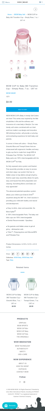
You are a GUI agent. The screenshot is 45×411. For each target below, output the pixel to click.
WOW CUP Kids (22, 334)
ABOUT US (22, 363)
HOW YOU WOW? (22, 366)
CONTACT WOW (22, 372)
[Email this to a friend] (32, 253)
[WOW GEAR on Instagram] (25, 382)
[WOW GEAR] (22, 2)
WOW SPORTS (22, 325)
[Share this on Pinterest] (22, 253)
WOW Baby (17, 257)
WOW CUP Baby (22, 331)
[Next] (36, 9)
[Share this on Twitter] (13, 253)
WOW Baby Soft (27, 257)
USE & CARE (22, 354)
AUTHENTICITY (22, 349)
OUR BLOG (23, 369)
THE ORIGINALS (22, 337)
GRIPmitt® (22, 323)
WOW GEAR (11, 93)
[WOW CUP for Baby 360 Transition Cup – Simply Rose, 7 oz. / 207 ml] (22, 42)
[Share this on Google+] (27, 253)
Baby (11, 260)
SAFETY (22, 351)
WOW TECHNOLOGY (22, 346)
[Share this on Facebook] (17, 253)
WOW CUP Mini (22, 328)
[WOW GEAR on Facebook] (20, 382)
